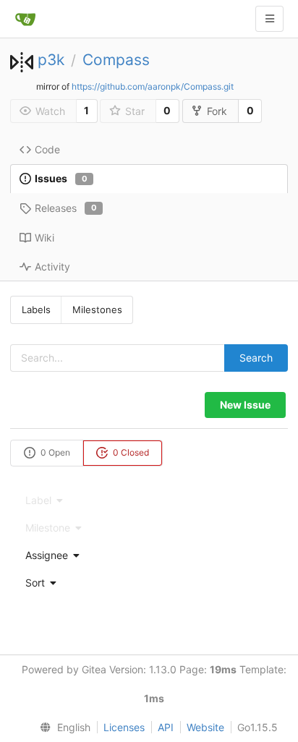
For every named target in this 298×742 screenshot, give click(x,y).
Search (256, 357)
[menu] (149, 555)
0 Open (54, 452)
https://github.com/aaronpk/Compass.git (153, 86)
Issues (61, 178)
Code (47, 149)
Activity (52, 266)
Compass (116, 60)
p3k (51, 60)
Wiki (44, 237)
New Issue (245, 404)
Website (205, 727)
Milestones (97, 309)
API (166, 727)
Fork (217, 111)
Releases (66, 208)
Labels (36, 309)
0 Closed (130, 452)
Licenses (124, 727)
